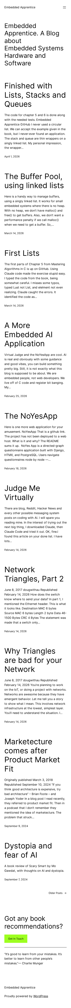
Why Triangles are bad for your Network (33, 660)
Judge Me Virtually (22, 493)
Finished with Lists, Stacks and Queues (35, 94)
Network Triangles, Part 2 (34, 574)
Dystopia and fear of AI (28, 850)
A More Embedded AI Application (28, 334)
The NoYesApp (31, 415)
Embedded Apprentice (19, 7)
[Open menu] (64, 7)
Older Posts (58, 892)
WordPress (40, 996)
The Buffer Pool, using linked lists (34, 181)
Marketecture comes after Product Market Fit (32, 755)
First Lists (22, 253)
